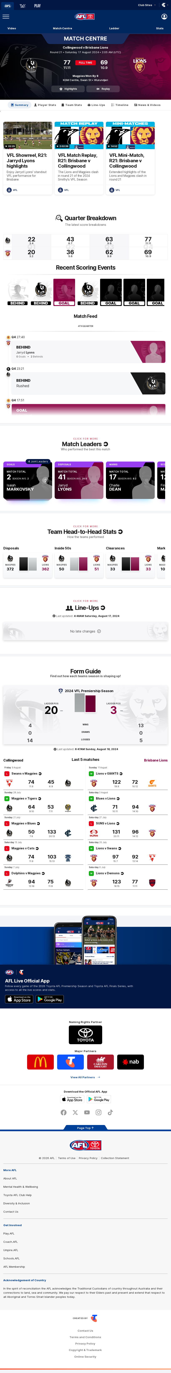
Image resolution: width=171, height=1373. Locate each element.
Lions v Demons (108, 873)
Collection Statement (115, 1158)
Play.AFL (8, 1233)
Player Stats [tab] (47, 105)
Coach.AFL (10, 1241)
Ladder (114, 28)
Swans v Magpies (24, 773)
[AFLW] (22, 6)
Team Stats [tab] (73, 105)
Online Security (85, 1356)
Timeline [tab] (122, 105)
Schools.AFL (11, 1258)
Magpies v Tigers (24, 798)
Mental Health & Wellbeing (20, 1186)
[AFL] (7, 6)
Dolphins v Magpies (26, 873)
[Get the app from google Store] (50, 999)
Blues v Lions (106, 798)
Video (12, 28)
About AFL (10, 1178)
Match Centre (62, 28)
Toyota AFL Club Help (17, 1195)
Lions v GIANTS (107, 773)
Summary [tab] (22, 105)
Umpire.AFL (10, 1250)
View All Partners (82, 1077)
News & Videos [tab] (149, 105)
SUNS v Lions (105, 823)
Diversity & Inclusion (16, 1203)
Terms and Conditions (85, 1337)
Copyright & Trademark (85, 1350)
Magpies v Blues (23, 823)
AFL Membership (14, 1266)
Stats (159, 28)
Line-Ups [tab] (98, 105)
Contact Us (10, 1211)
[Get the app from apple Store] (19, 999)
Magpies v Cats (23, 848)
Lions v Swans (106, 848)
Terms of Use (66, 1158)
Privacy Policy (88, 1158)
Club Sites (145, 5)
